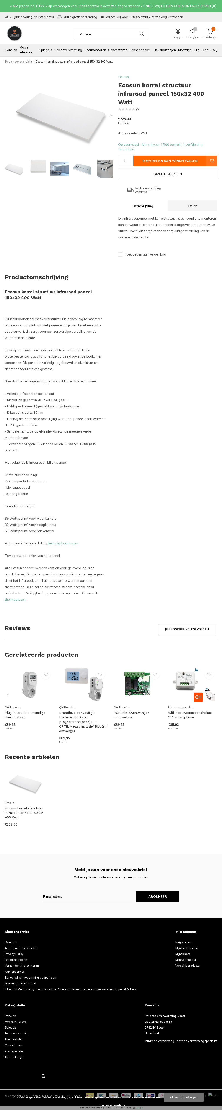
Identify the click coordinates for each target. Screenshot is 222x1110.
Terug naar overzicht (18, 61)
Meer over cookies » (112, 1105)
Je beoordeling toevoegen (187, 629)
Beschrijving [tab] (142, 206)
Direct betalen (167, 174)
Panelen (11, 50)
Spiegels (45, 50)
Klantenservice (15, 971)
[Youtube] (43, 1076)
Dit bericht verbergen (183, 1097)
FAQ (214, 50)
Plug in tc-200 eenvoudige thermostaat (25, 715)
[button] (14, 169)
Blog (205, 50)
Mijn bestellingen (186, 948)
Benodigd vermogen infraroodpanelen (30, 977)
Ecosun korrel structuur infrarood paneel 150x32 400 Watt (24, 812)
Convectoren (117, 50)
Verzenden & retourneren (22, 965)
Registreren (183, 942)
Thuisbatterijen (164, 50)
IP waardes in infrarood (20, 983)
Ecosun (123, 77)
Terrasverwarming (68, 50)
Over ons (11, 942)
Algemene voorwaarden (21, 948)
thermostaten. (15, 599)
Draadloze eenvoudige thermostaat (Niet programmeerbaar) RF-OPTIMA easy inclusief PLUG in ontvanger (83, 722)
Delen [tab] (192, 206)
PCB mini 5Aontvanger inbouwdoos (131, 715)
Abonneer (157, 896)
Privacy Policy (14, 954)
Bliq (196, 50)
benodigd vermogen (63, 543)
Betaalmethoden (16, 959)
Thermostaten (95, 50)
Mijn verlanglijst (185, 959)
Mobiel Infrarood (26, 50)
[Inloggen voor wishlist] (211, 161)
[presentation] (111, 115)
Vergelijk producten (188, 965)
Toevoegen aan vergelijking (145, 254)
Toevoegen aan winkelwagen (170, 161)
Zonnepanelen (140, 50)
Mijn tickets (182, 954)
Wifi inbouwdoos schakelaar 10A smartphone (190, 715)
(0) (138, 109)
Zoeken (142, 34)
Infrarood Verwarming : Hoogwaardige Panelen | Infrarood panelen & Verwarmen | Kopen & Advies (70, 989)
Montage (185, 50)
